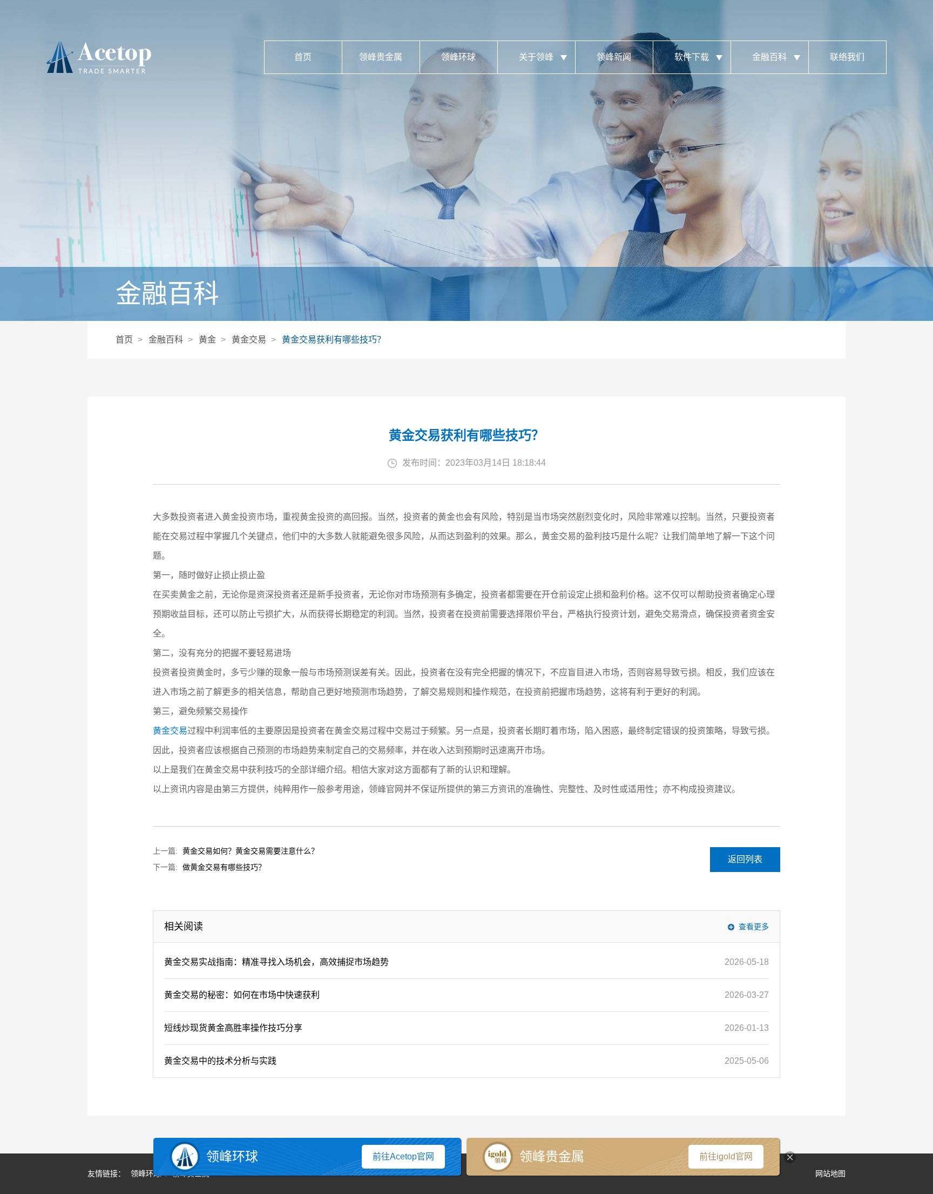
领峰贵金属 (380, 57)
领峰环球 (458, 57)
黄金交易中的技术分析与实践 (220, 1060)
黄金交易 (249, 339)
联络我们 (847, 57)
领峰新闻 (614, 57)
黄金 (207, 339)
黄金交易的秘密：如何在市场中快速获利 (242, 995)
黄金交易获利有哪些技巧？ (334, 339)
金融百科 (769, 57)
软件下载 (691, 57)
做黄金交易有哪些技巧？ (224, 867)
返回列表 (745, 859)
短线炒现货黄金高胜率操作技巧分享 (233, 1027)
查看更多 (754, 926)
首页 (303, 57)
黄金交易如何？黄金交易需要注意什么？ (250, 851)
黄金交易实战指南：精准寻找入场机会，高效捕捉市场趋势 (276, 962)
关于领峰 (536, 57)
